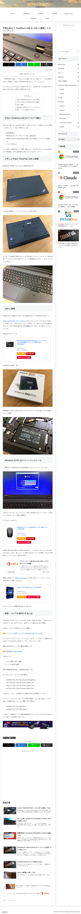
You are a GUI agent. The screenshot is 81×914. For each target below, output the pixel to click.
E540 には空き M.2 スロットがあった (15, 321)
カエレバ (24, 348)
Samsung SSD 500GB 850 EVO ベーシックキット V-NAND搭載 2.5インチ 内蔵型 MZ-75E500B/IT (32, 342)
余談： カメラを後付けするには (26, 109)
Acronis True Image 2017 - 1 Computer (29, 587)
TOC (25, 96)
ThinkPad (7, 737)
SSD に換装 (20, 104)
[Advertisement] (27, 763)
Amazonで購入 (21, 353)
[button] (47, 64)
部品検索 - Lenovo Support (14, 651)
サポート (13, 737)
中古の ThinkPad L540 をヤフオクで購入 (28, 99)
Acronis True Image (21, 578)
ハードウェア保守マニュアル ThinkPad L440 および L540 (24, 633)
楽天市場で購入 (30, 353)
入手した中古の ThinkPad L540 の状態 (28, 102)
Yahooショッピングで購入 (24, 357)
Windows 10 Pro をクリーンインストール (28, 107)
